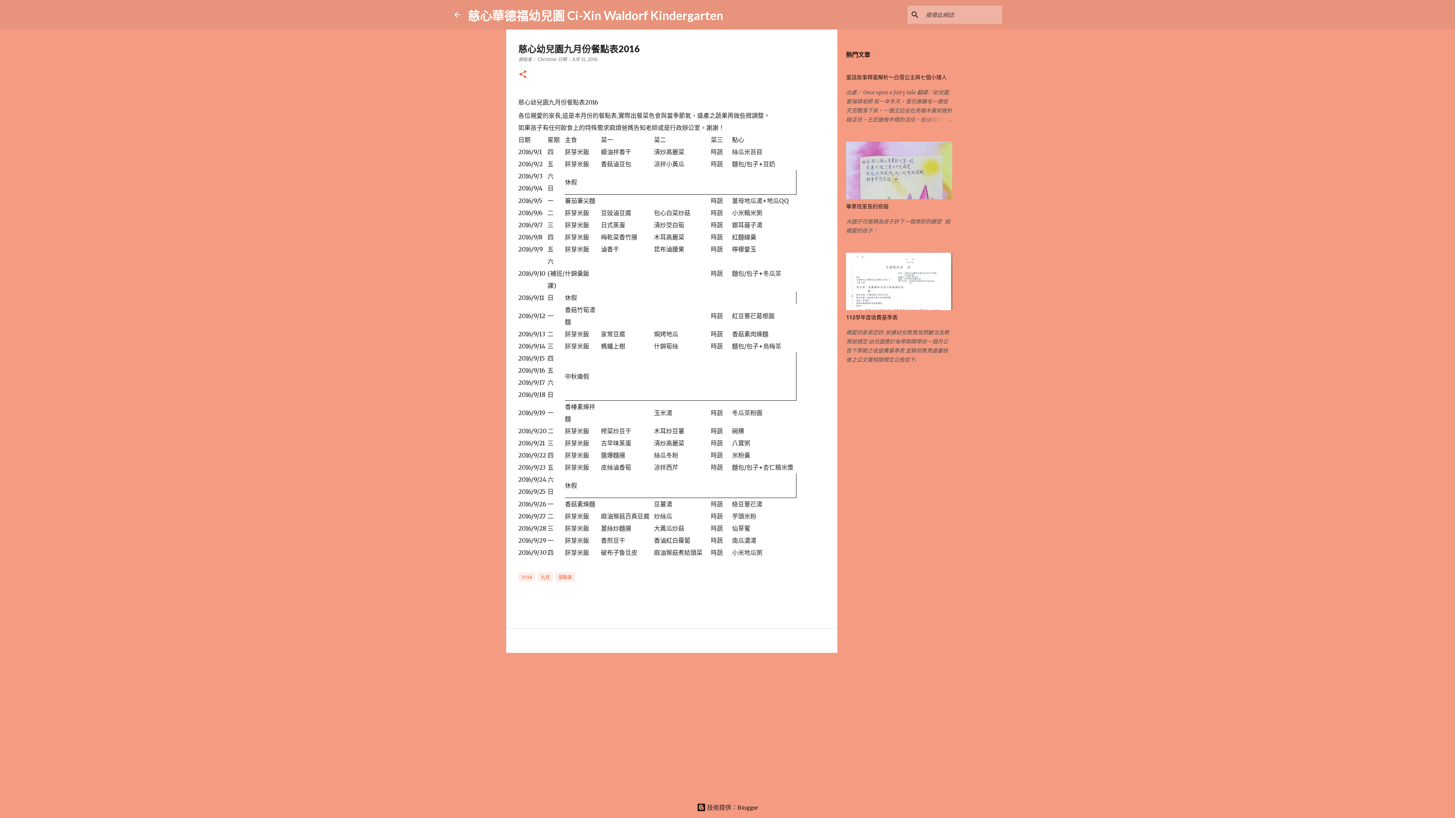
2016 (526, 577)
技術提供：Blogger (732, 807)
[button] (522, 75)
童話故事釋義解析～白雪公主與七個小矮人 (896, 77)
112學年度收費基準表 (872, 317)
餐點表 (565, 577)
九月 (545, 577)
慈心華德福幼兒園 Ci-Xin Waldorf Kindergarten (595, 15)
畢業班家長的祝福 (867, 206)
